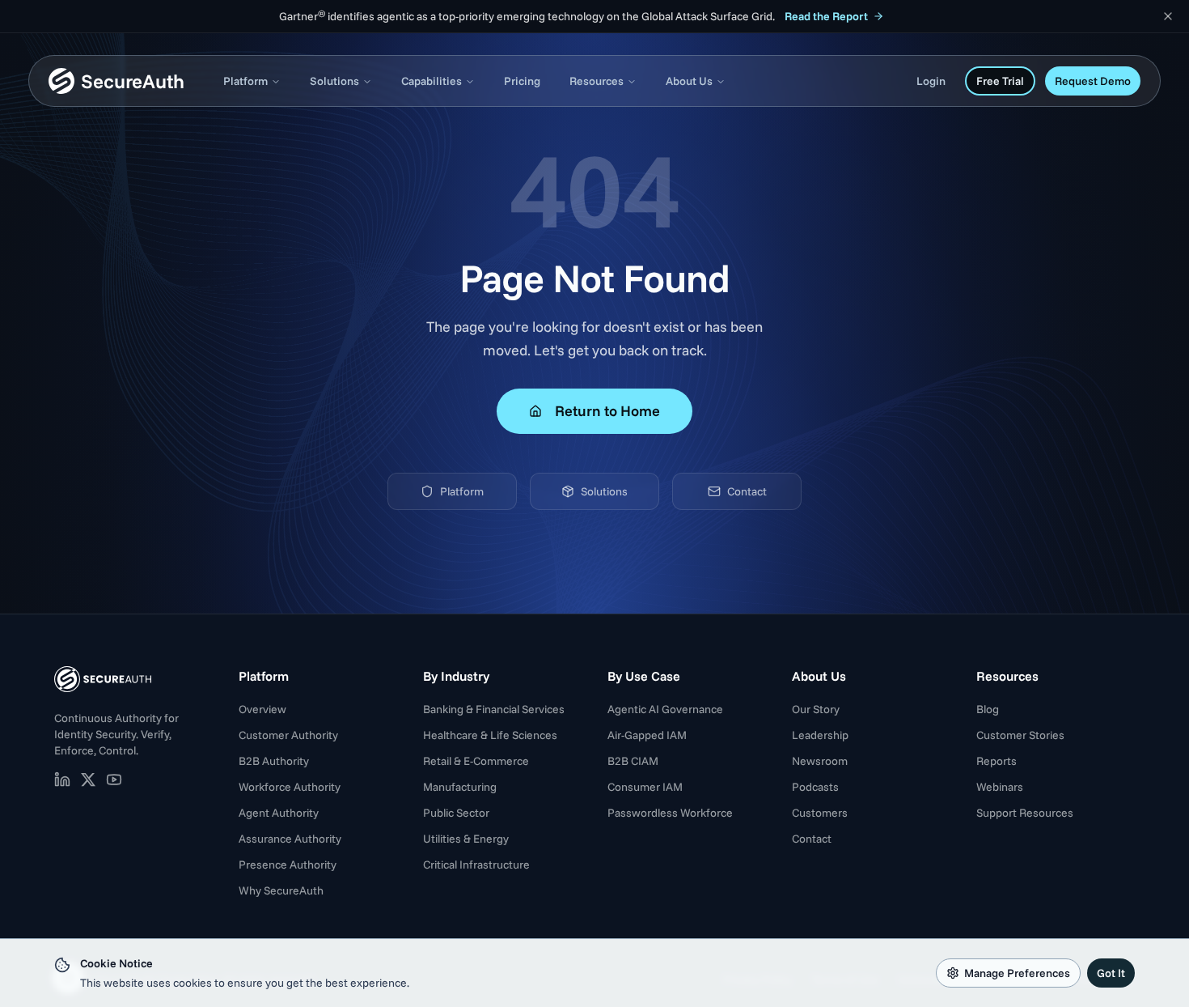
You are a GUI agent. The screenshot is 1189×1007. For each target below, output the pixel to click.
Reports (996, 761)
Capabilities (431, 81)
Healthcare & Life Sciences (490, 735)
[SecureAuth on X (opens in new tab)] (88, 779)
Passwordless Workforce (670, 812)
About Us (689, 81)
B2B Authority (274, 761)
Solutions (334, 81)
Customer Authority (288, 735)
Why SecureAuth (281, 890)
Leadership (820, 735)
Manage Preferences (1017, 973)
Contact (747, 491)
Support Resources (1024, 812)
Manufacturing (460, 787)
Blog (987, 709)
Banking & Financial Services (494, 709)
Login (931, 81)
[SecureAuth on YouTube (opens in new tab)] (114, 779)
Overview (262, 709)
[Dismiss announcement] (1168, 16)
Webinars (999, 787)
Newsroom (820, 761)
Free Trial (1000, 81)
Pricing (522, 81)
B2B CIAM (632, 761)
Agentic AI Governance (665, 709)
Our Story (816, 709)
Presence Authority (287, 864)
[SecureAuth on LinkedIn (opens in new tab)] (62, 779)
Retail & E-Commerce (476, 761)
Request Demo (1093, 81)
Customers (820, 812)
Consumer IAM (645, 787)
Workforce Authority (290, 787)
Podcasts (815, 787)
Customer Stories (1020, 735)
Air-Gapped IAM (647, 735)
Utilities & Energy (466, 838)
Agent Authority (279, 812)
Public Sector (456, 812)
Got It (1111, 973)
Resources (596, 81)
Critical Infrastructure (476, 864)
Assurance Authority (290, 838)
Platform (245, 81)
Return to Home (607, 411)
